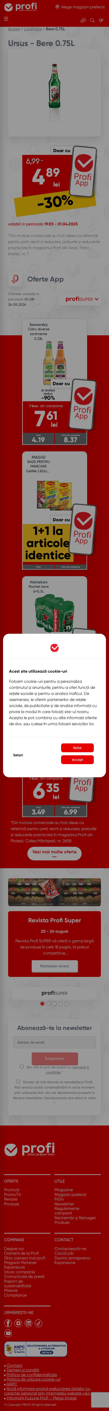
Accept (77, 760)
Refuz (77, 748)
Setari (18, 755)
